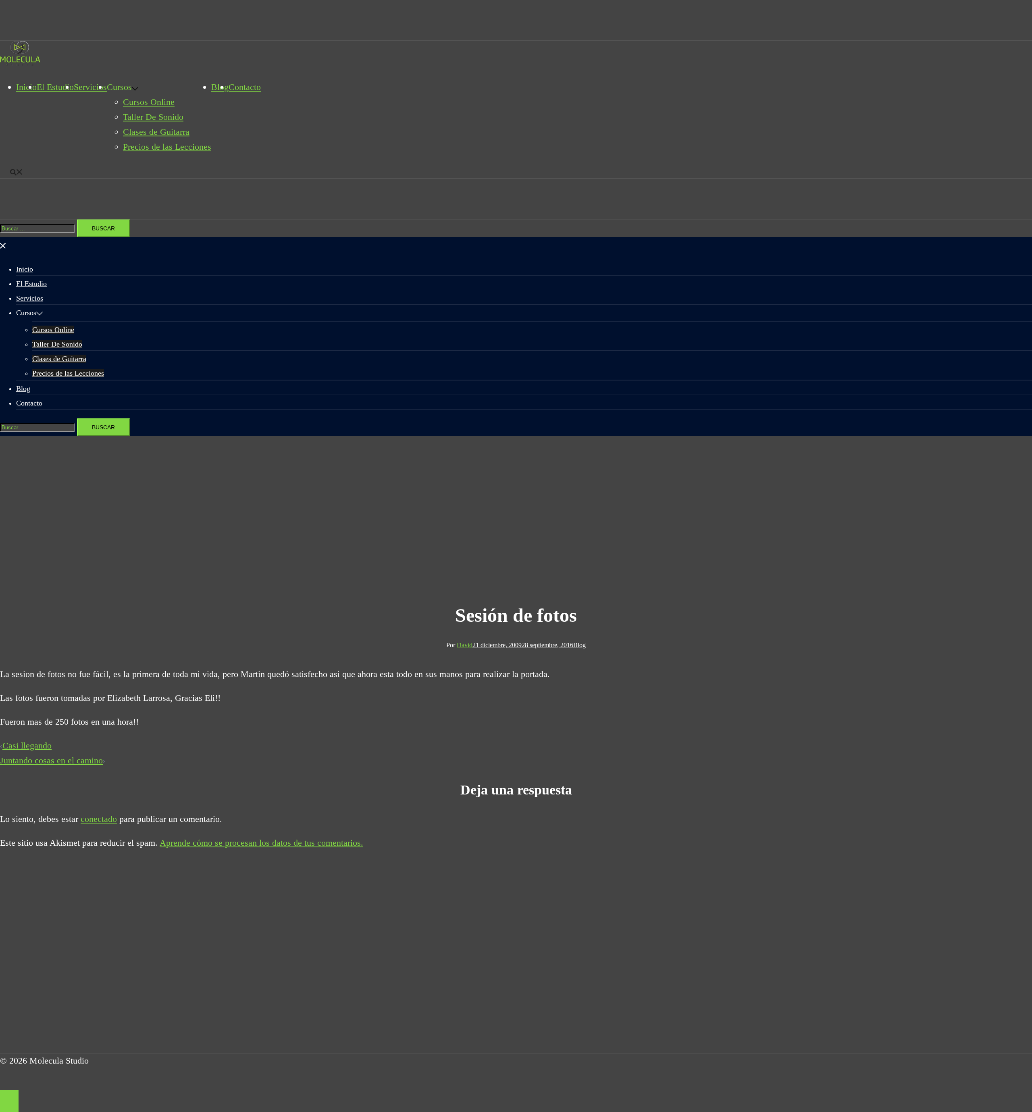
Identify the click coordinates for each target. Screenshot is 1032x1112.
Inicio (26, 87)
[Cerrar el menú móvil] (3, 244)
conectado (99, 819)
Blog (23, 389)
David (464, 645)
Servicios (90, 87)
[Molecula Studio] (20, 63)
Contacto (245, 87)
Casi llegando (27, 745)
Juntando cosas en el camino (51, 760)
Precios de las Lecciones (167, 147)
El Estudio (55, 87)
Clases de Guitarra (156, 132)
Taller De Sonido (153, 117)
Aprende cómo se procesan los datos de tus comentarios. (261, 843)
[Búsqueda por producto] (16, 170)
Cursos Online (149, 102)
